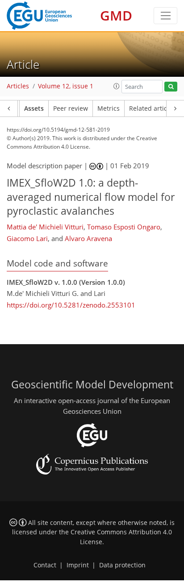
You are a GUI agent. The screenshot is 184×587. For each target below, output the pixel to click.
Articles (18, 86)
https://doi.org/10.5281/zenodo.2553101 (71, 304)
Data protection (122, 565)
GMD (116, 15)
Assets (34, 108)
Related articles (152, 108)
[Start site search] (170, 87)
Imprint (78, 565)
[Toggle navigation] (165, 15)
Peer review (70, 108)
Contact (44, 565)
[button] (116, 86)
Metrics (108, 108)
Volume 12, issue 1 (65, 86)
